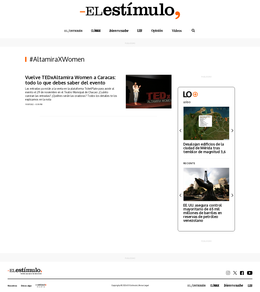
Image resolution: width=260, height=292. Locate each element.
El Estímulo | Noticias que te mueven (25, 271)
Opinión (157, 31)
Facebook (242, 273)
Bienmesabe (118, 30)
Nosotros (12, 286)
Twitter (235, 273)
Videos (177, 30)
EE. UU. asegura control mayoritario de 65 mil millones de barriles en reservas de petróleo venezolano (202, 213)
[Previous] (180, 130)
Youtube (249, 273)
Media (40, 285)
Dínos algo (26, 286)
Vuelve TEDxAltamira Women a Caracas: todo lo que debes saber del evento (70, 80)
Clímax (214, 285)
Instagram (228, 273)
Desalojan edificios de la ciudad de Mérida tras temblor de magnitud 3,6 (204, 148)
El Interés (73, 31)
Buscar (193, 30)
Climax (96, 30)
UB (139, 30)
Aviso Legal (144, 285)
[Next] (232, 130)
